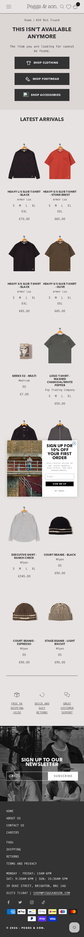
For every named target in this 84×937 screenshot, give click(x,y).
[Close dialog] (74, 443)
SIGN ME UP (59, 484)
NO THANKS (59, 491)
